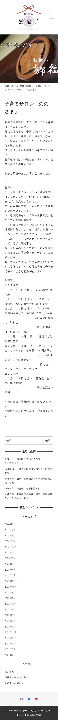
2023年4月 (10, 569)
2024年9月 (10, 524)
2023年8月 (10, 564)
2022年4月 (10, 609)
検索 (47, 440)
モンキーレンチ (42, 710)
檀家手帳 (9, 671)
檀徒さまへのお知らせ (17, 677)
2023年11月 (11, 552)
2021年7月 (10, 655)
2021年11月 (11, 638)
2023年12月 (11, 547)
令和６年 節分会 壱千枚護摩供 (22, 488)
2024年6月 (10, 530)
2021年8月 (10, 649)
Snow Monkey (14, 710)
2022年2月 (10, 621)
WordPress (35, 715)
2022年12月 (11, 581)
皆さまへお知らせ (14, 683)
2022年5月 (10, 604)
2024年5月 (10, 535)
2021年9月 (10, 643)
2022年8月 (10, 592)
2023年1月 (10, 575)
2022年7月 (10, 598)
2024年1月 (10, 541)
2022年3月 (10, 615)
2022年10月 (11, 586)
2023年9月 (10, 558)
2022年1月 (10, 626)
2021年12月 (11, 632)
